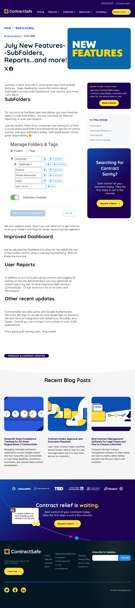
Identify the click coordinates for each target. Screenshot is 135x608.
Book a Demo (109, 103)
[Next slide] (121, 488)
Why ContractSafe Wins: (65, 554)
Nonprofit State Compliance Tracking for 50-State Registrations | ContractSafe (20, 441)
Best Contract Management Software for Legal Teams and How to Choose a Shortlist (108, 441)
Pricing (40, 12)
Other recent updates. (100, 140)
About (46, 566)
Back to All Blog (25, 27)
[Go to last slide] (14, 488)
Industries (48, 563)
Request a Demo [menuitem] (119, 12)
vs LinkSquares (61, 568)
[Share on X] (6, 70)
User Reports (96, 135)
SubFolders (95, 125)
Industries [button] (68, 12)
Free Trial (12, 571)
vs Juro (58, 565)
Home (7, 27)
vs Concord (60, 557)
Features (48, 559)
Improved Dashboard (100, 130)
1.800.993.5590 (107, 3)
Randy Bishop (14, 36)
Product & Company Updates (26, 355)
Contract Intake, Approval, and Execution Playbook (65, 440)
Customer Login (122, 3)
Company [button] (101, 12)
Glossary (82, 555)
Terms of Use (84, 563)
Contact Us (83, 566)
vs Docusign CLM (62, 561)
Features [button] (52, 12)
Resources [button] (84, 12)
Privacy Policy (84, 559)
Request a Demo (108, 203)
